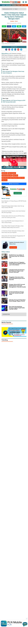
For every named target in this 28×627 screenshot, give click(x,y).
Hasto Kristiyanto (11, 173)
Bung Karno (4, 173)
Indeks (25, 5)
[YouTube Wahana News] (18, 50)
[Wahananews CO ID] (11, 2)
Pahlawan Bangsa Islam (6, 175)
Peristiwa (14, 5)
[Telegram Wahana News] (21, 50)
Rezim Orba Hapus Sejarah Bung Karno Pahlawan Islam (13, 177)
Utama (3, 5)
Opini (22, 5)
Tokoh (18, 5)
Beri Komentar (15, 183)
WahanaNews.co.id (6, 53)
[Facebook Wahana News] (6, 50)
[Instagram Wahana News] (9, 50)
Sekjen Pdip (4, 180)
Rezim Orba (15, 175)
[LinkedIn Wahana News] (15, 50)
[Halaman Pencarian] (26, 2)
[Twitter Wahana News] (12, 50)
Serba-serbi (8, 5)
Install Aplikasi (17, 193)
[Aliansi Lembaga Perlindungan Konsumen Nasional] (14, 331)
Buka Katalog (13, 247)
